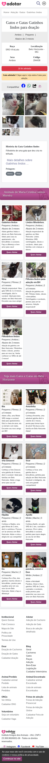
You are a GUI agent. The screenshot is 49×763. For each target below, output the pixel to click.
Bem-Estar (31, 665)
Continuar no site (12, 759)
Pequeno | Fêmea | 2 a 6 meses (12, 292)
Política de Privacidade (7, 634)
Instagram (11, 747)
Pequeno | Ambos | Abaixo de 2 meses (12, 237)
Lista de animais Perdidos (9, 689)
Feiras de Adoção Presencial (34, 701)
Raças (29, 659)
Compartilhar (13, 87)
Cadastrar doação (10, 658)
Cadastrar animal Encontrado (34, 681)
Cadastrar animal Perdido (10, 681)
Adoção (29, 662)
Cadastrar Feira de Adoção (35, 716)
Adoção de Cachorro (35, 620)
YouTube (39, 747)
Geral (28, 649)
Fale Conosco (8, 624)
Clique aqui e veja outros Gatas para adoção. (24, 76)
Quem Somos (8, 620)
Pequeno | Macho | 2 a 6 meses (12, 584)
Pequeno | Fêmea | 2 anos (12, 528)
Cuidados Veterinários (36, 671)
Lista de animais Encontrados (33, 689)
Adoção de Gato (33, 624)
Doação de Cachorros (12, 649)
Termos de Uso (9, 640)
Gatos (29, 656)
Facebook (25, 747)
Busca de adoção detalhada (34, 630)
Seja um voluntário (10, 715)
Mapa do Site (8, 628)
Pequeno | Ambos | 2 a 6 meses (36, 295)
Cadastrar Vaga (9, 719)
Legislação (31, 668)
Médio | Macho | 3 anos (35, 530)
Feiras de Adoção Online (34, 709)
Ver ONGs (6, 700)
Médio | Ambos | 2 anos (35, 585)
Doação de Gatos (10, 654)
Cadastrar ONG (9, 704)
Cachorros (31, 653)
